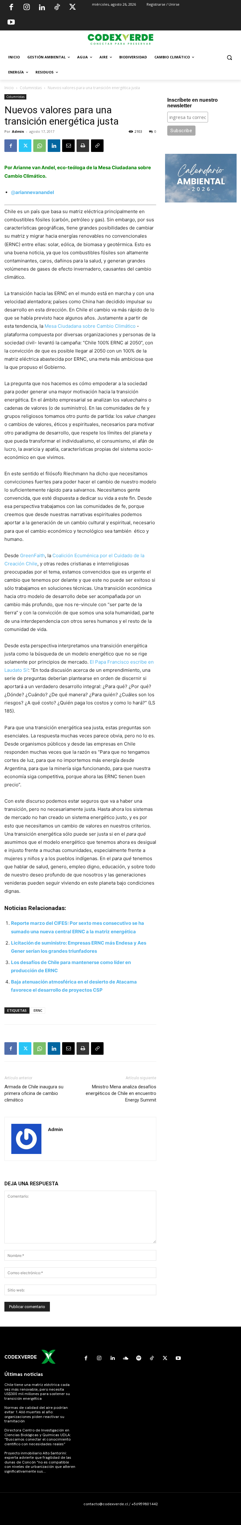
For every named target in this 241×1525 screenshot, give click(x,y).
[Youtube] (11, 23)
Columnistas (31, 87)
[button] (229, 57)
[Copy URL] (97, 145)
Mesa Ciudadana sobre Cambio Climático (89, 326)
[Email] (68, 145)
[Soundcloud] (125, 1358)
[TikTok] (57, 8)
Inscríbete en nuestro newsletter (192, 102)
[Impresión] (83, 145)
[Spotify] (139, 1358)
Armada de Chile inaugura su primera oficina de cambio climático (33, 1093)
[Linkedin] (42, 8)
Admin (18, 131)
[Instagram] (27, 8)
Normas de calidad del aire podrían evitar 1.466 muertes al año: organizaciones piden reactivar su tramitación (36, 1414)
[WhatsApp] (39, 145)
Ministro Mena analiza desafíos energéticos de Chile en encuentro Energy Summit (121, 1093)
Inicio (9, 87)
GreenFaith (32, 555)
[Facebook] (11, 8)
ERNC (38, 1010)
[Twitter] (72, 8)
